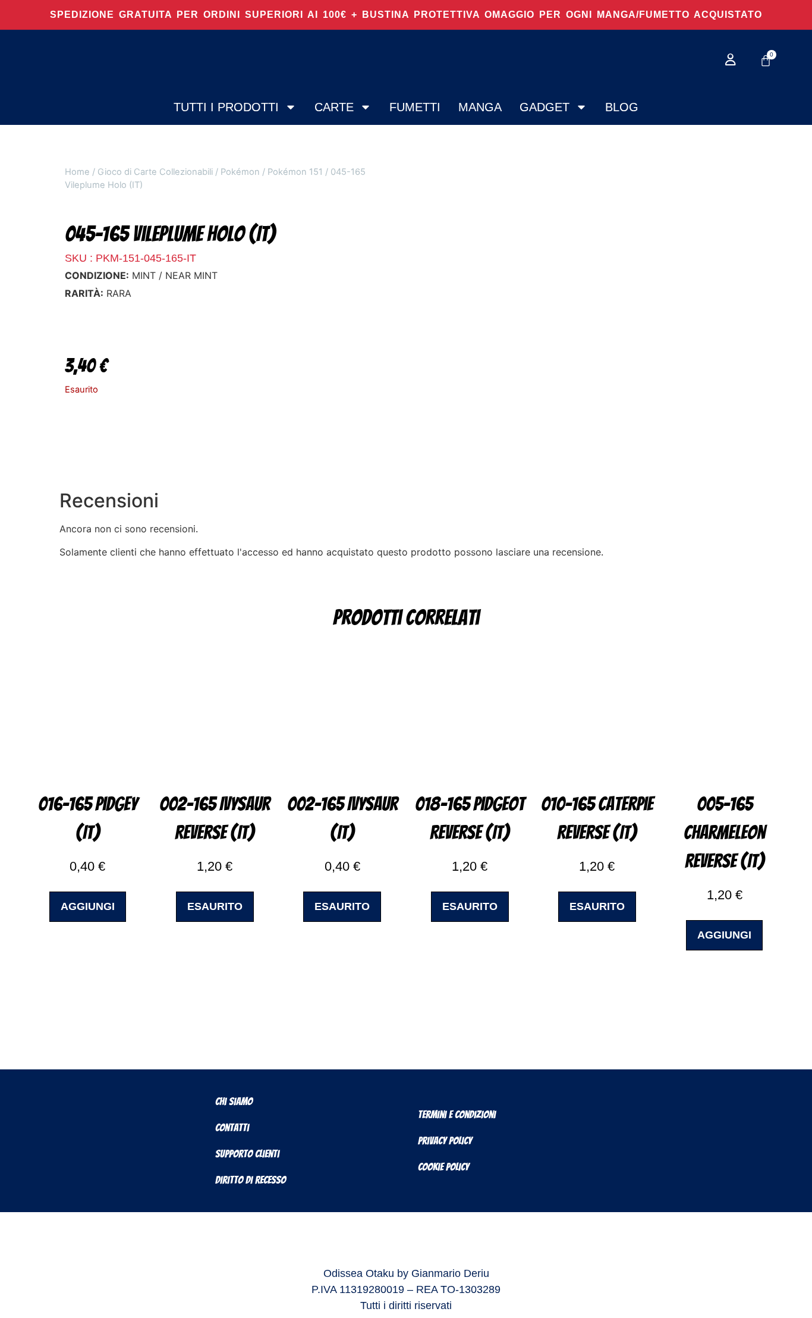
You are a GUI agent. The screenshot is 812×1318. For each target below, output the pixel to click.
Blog (621, 107)
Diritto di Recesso (250, 1179)
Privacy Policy (445, 1140)
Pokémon (240, 172)
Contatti (232, 1127)
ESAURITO (215, 906)
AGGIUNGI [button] (88, 906)
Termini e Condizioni (457, 1114)
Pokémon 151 (295, 172)
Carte (334, 107)
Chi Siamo (234, 1101)
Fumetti (414, 107)
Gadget (544, 107)
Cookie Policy (443, 1166)
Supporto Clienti (247, 1153)
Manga (480, 107)
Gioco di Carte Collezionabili (155, 172)
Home (77, 172)
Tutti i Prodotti (226, 107)
